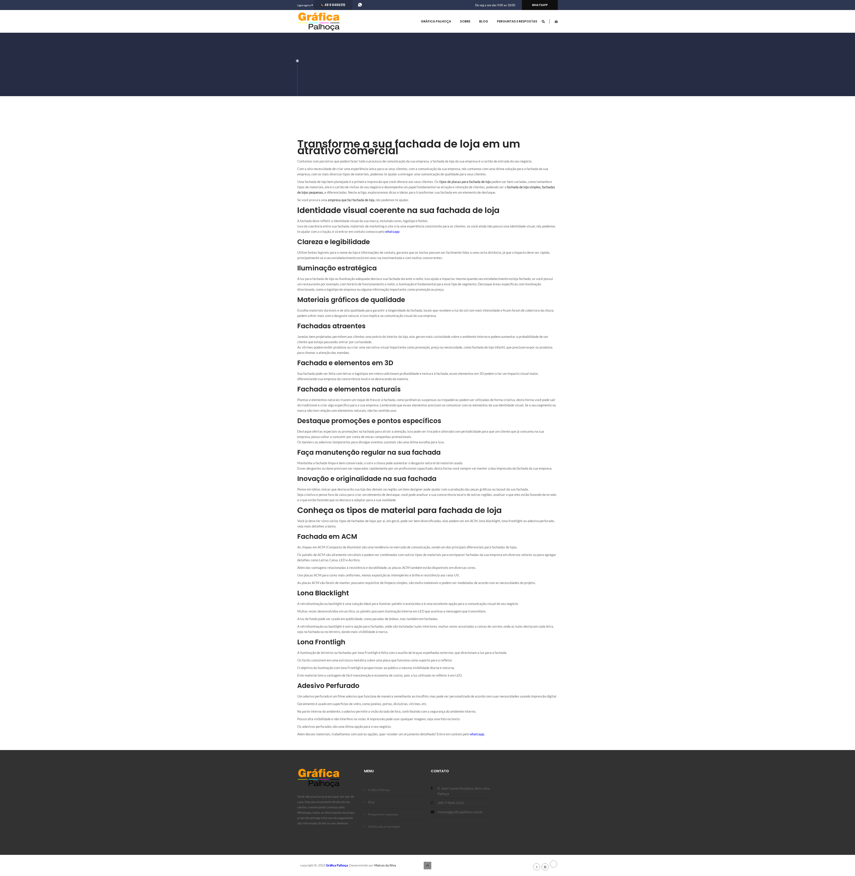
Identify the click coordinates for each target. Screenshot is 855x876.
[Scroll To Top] (427, 865)
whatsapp (392, 231)
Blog (483, 21)
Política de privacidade (384, 826)
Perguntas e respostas (517, 21)
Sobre (465, 21)
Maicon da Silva (385, 865)
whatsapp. (477, 734)
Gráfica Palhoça (436, 21)
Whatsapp (540, 5)
